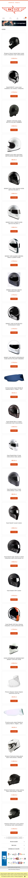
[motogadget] (14, 23)
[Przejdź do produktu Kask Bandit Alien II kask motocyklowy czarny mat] (14, 479)
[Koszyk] (24, 18)
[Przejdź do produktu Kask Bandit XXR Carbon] (14, 580)
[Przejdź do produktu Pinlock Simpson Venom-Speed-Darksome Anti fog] (14, 681)
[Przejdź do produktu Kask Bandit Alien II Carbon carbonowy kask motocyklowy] (14, 411)
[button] (3, 18)
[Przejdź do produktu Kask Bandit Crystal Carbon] (14, 513)
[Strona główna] (14, 9)
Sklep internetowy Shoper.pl (14, 869)
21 (21, 837)
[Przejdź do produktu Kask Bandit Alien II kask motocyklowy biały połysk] (14, 445)
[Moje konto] (17, 18)
